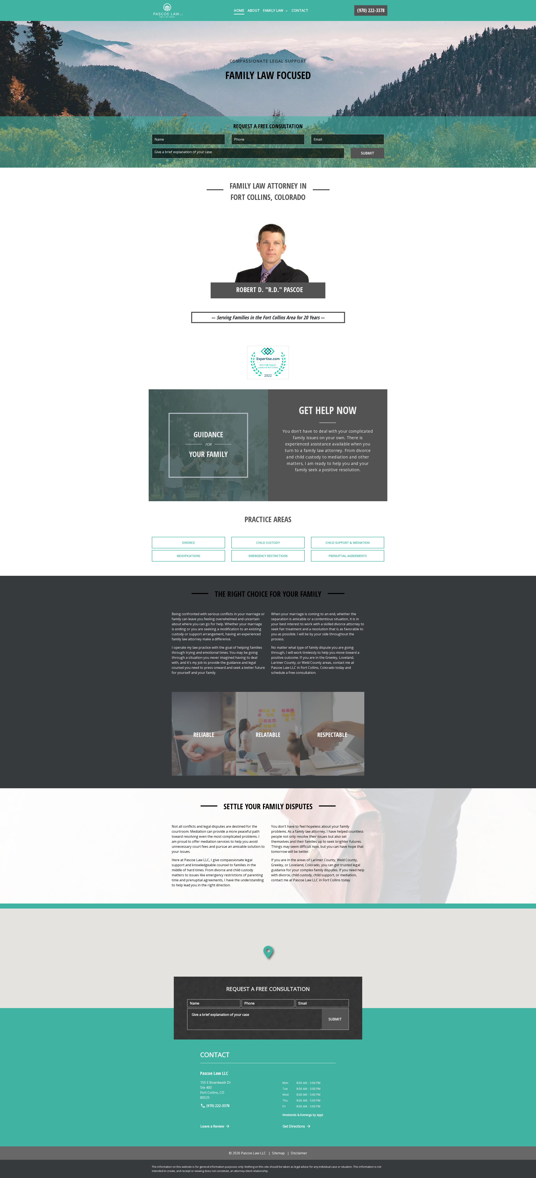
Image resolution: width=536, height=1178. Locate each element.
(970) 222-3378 (217, 1105)
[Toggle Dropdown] (286, 10)
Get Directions (294, 1126)
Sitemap (278, 1153)
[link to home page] (168, 10)
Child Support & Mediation (348, 543)
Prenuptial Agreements (348, 556)
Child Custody (268, 543)
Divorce (188, 543)
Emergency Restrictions (268, 556)
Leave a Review (212, 1126)
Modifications (188, 556)
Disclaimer (299, 1153)
